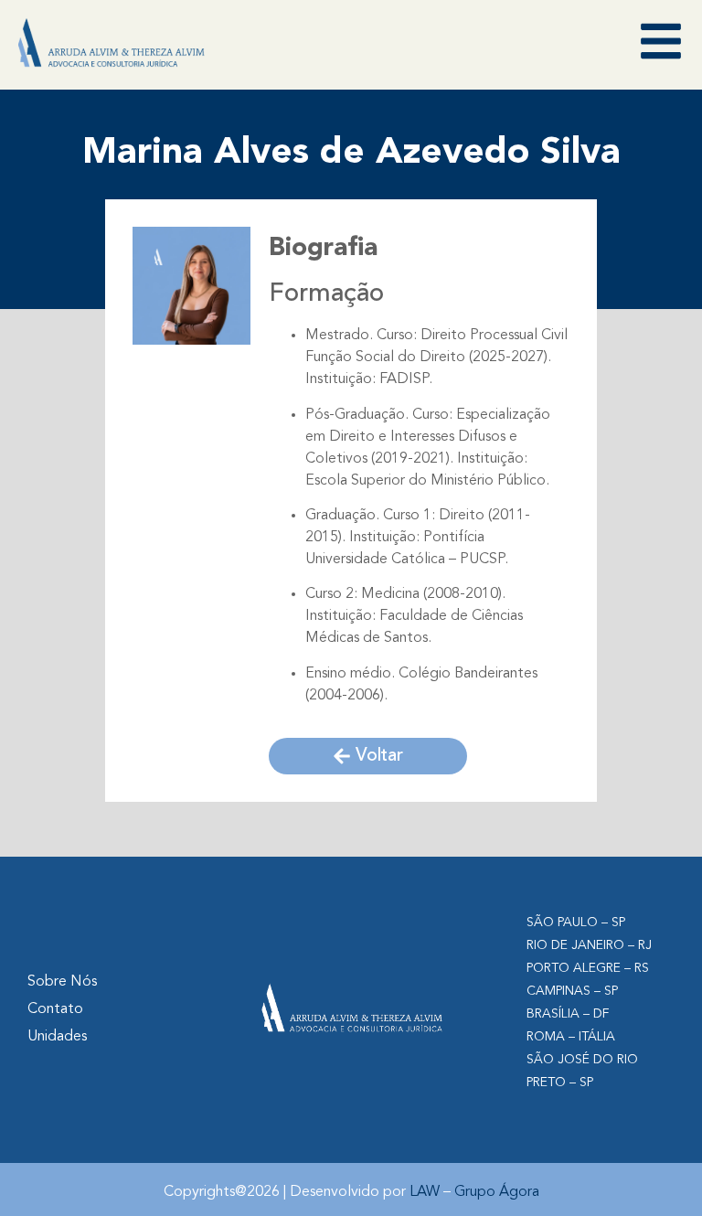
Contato (55, 1009)
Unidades (57, 1036)
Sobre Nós (62, 982)
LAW (425, 1192)
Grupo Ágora (496, 1192)
